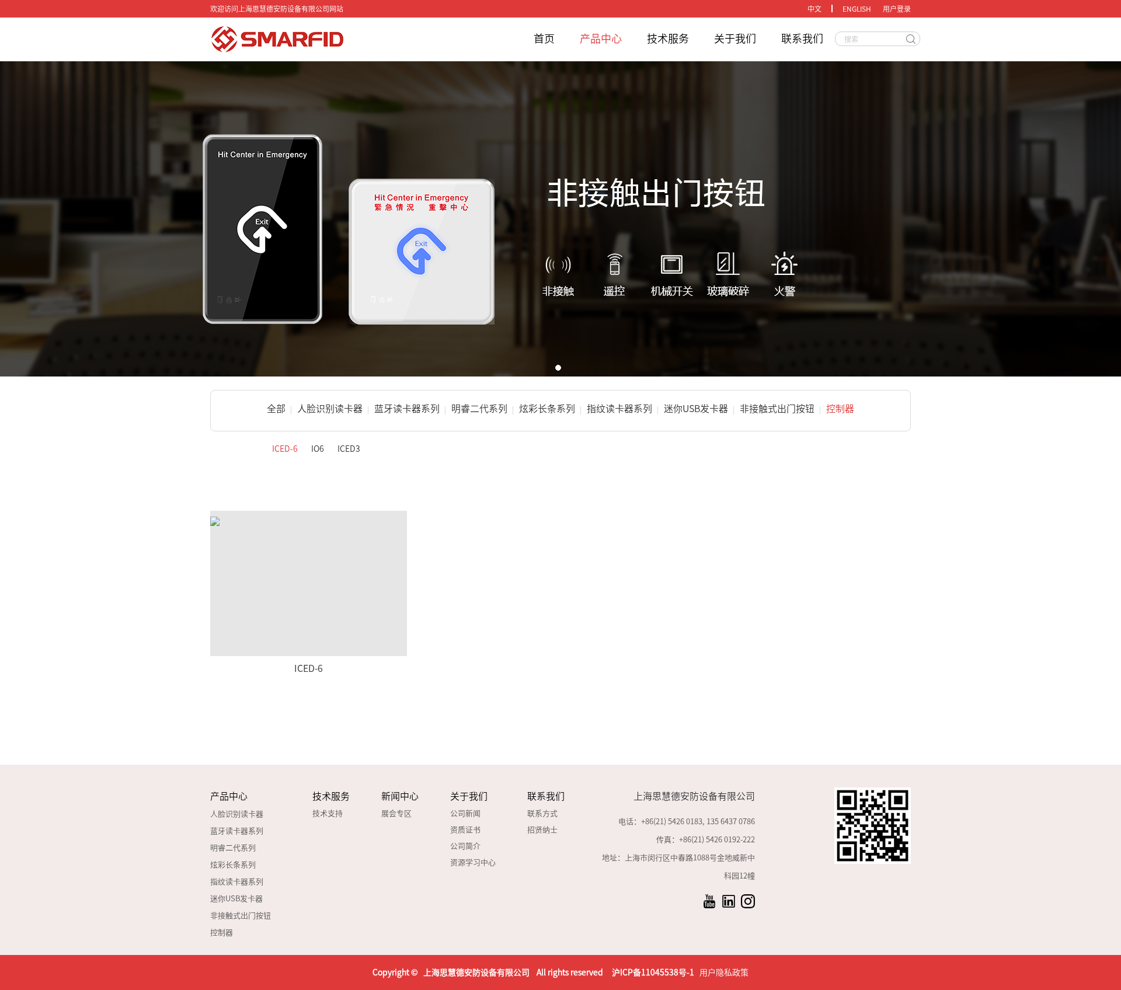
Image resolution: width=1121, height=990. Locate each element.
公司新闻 (465, 813)
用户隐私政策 (724, 972)
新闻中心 (400, 796)
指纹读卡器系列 (619, 408)
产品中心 (601, 38)
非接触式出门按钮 (777, 408)
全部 (276, 408)
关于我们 (735, 38)
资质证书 (465, 830)
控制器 (840, 408)
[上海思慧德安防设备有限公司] (321, 39)
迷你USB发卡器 (696, 408)
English (857, 8)
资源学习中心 (473, 862)
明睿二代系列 (479, 408)
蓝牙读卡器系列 (407, 408)
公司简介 (465, 846)
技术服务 (668, 38)
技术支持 (327, 813)
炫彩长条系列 (547, 408)
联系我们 (802, 38)
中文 (814, 8)
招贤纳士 (542, 830)
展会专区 (396, 813)
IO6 (317, 449)
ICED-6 (285, 449)
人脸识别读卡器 (330, 408)
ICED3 (348, 449)
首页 (544, 38)
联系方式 (542, 813)
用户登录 (897, 8)
